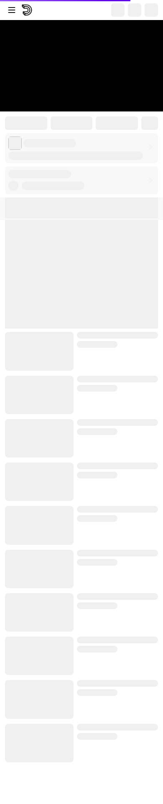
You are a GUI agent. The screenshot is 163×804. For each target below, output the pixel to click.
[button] (81, 180)
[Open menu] (11, 10)
